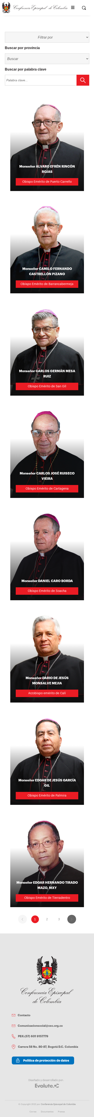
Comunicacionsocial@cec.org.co (40, 1025)
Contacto (24, 1015)
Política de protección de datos (46, 1060)
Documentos (47, 1112)
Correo (33, 1112)
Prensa (61, 1112)
